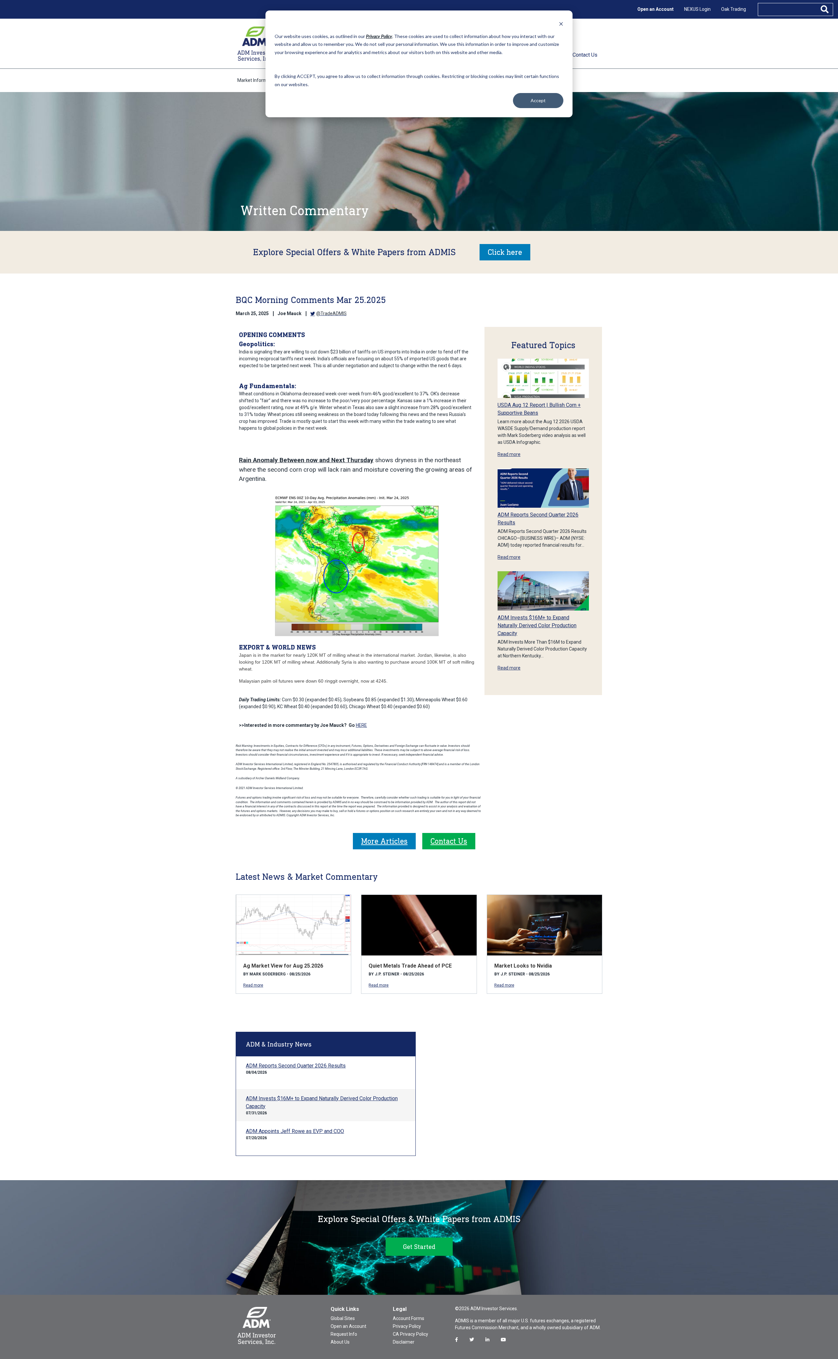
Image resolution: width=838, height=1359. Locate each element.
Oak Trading (733, 9)
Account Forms (408, 1318)
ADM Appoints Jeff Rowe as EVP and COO (295, 1131)
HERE (361, 725)
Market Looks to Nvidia (523, 966)
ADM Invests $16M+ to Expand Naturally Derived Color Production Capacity (537, 625)
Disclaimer (403, 1342)
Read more (509, 454)
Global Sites (343, 1318)
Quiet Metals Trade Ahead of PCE (410, 966)
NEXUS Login (697, 9)
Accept (538, 100)
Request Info (344, 1334)
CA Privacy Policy (410, 1334)
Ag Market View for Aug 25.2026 (283, 966)
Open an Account (655, 9)
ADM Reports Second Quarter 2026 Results (296, 1066)
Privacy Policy (407, 1326)
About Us (340, 1342)
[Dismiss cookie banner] (561, 24)
